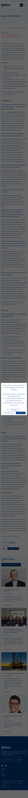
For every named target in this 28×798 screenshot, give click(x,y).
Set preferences (14, 409)
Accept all (20, 412)
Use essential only (9, 412)
